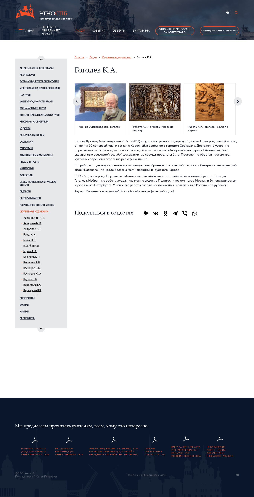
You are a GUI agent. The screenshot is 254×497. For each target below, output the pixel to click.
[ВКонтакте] (155, 213)
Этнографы (26, 148)
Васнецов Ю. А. (32, 273)
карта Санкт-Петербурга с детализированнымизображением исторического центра (186, 451)
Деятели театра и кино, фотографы (40, 115)
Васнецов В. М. (32, 268)
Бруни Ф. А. (30, 251)
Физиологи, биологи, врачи (36, 102)
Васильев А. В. (31, 262)
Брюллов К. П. (31, 257)
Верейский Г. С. (32, 285)
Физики (24, 305)
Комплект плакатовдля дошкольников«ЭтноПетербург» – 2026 (35, 452)
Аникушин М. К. (32, 223)
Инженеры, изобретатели (34, 122)
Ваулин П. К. (30, 279)
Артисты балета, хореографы (37, 68)
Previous (77, 101)
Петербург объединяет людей (51, 30)
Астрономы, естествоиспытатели (39, 81)
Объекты (118, 31)
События (98, 31)
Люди (80, 31)
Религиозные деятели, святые (37, 205)
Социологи (26, 142)
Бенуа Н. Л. (29, 240)
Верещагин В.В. (32, 290)
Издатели (25, 128)
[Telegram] (175, 213)
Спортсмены (27, 298)
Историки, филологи (32, 135)
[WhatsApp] (194, 213)
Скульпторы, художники (34, 212)
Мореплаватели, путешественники (40, 88)
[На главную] (44, 12)
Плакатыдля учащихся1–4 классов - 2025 (154, 452)
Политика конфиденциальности (146, 475)
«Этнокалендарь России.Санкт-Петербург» (175, 31)
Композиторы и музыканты (36, 155)
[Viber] (184, 213)
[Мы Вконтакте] (227, 13)
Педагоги (25, 192)
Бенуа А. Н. (29, 234)
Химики (24, 312)
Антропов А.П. (32, 229)
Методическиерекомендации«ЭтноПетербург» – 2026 (69, 452)
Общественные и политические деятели (38, 183)
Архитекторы (27, 75)
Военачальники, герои (33, 108)
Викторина (141, 31)
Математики (27, 168)
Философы (26, 175)
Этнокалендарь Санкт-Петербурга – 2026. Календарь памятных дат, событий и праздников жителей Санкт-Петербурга (113, 452)
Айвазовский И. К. (34, 218)
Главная (28, 31)
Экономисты (27, 318)
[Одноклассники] (165, 213)
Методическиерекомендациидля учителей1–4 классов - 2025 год (220, 451)
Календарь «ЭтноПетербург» (219, 31)
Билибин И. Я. (31, 246)
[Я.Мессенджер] (146, 213)
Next (238, 101)
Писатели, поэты (29, 162)
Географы (25, 95)
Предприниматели (30, 198)
